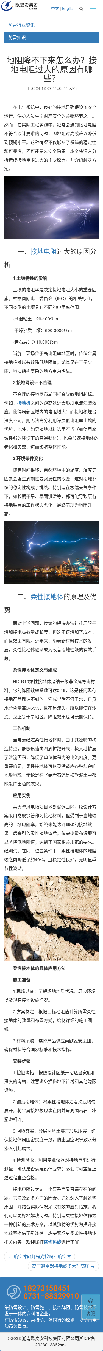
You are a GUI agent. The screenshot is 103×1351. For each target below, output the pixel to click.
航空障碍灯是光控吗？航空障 (39, 1256)
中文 (55, 8)
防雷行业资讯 (21, 25)
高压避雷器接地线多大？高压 (63, 1266)
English (68, 8)
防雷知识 (17, 37)
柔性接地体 (46, 596)
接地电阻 (43, 251)
